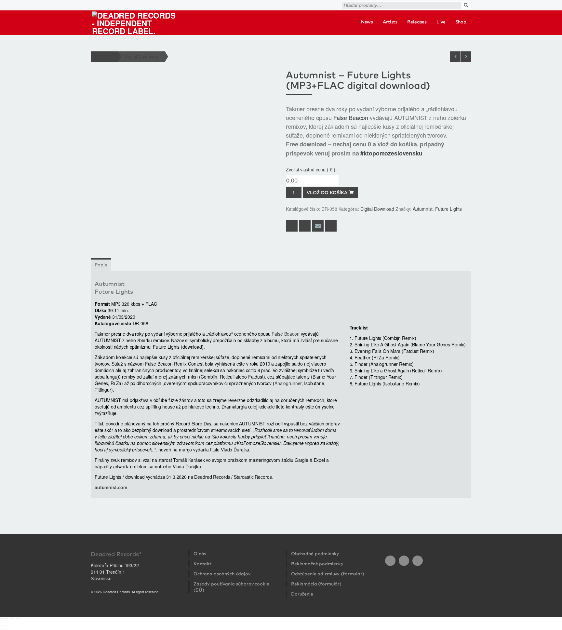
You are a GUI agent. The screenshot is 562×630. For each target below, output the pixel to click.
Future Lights (448, 209)
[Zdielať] (12, 618)
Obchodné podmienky (315, 553)
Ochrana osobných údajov (222, 574)
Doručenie (302, 594)
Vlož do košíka (327, 192)
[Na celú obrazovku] (7, 618)
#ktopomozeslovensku (391, 153)
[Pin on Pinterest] (331, 226)
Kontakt (202, 564)
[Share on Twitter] (305, 226)
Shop (460, 22)
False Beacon (350, 117)
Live (440, 22)
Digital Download (141, 56)
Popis (101, 265)
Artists (390, 22)
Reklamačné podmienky (317, 564)
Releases (417, 22)
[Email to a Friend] (318, 226)
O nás (200, 553)
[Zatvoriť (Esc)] (18, 618)
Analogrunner (287, 383)
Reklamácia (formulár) (316, 584)
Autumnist (423, 209)
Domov (104, 56)
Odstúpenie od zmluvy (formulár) (327, 574)
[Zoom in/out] (2, 618)
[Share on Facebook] (292, 226)
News (367, 22)
